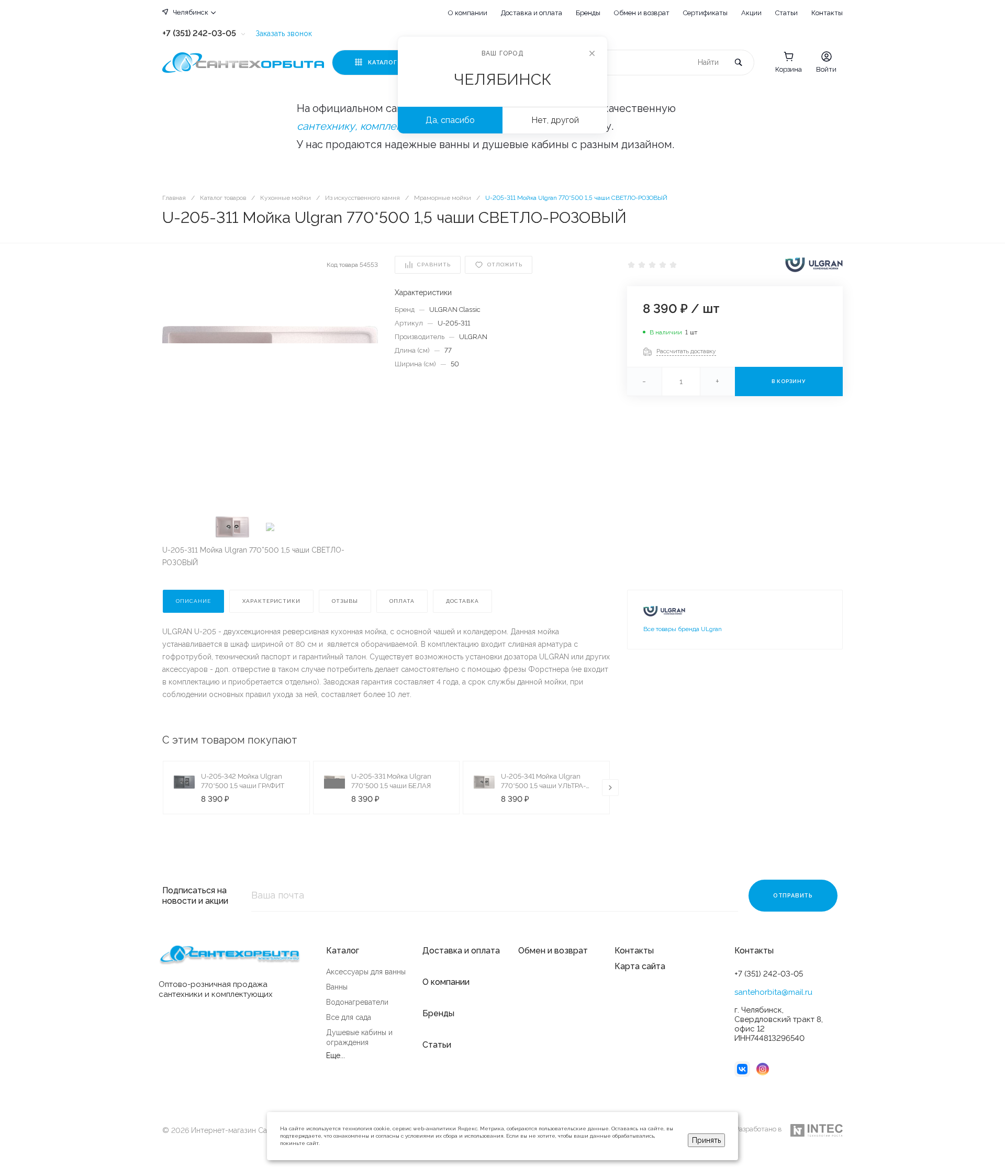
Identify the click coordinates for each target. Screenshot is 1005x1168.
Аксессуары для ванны (366, 972)
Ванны (337, 987)
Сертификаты (705, 13)
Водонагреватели (357, 1002)
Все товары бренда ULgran (682, 629)
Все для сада (348, 1017)
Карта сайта (640, 966)
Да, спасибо (450, 120)
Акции (751, 13)
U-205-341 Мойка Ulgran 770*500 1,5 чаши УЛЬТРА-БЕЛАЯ (543, 785)
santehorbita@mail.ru (773, 992)
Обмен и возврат (641, 13)
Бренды (588, 13)
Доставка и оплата (531, 13)
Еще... (335, 1055)
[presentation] (610, 787)
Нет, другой (555, 120)
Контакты (827, 13)
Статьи (786, 13)
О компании (467, 13)
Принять (706, 1140)
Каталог (342, 951)
